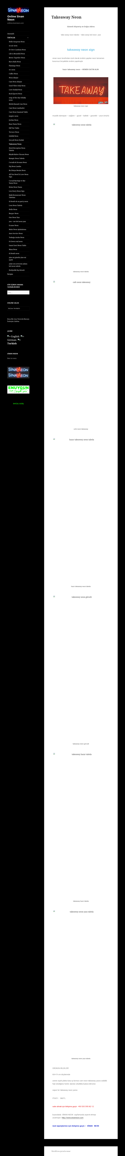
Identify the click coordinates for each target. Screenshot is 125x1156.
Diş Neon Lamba (15, 166)
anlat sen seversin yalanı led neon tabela (18, 265)
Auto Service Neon (16, 233)
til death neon (14, 253)
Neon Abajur (13, 78)
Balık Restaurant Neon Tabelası (17, 196)
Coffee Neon (13, 74)
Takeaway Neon (15, 144)
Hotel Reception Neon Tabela (17, 149)
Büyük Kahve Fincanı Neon (19, 154)
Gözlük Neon (13, 136)
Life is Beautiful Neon (17, 54)
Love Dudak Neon (15, 90)
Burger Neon (13, 213)
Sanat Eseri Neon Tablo (17, 245)
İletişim (10, 274)
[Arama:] (18, 292)
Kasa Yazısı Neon (15, 124)
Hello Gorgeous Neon (17, 42)
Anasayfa (10, 34)
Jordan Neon (13, 120)
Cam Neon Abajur (15, 82)
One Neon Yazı (14, 217)
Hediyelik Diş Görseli (17, 270)
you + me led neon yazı (17, 221)
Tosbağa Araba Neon (16, 237)
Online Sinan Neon (15, 18)
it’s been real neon (16, 241)
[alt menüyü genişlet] (27, 37)
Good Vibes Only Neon (17, 86)
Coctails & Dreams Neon (18, 162)
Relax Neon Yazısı (15, 187)
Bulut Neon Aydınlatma (17, 229)
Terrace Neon (14, 132)
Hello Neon (13, 209)
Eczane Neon (13, 225)
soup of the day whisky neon (17, 99)
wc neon (12, 70)
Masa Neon (13, 249)
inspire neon (13, 116)
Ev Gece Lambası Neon (17, 50)
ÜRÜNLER (11, 38)
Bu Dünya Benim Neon (17, 170)
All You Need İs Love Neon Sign (18, 175)
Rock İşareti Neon (15, 94)
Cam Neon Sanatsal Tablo (18, 112)
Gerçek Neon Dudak (16, 140)
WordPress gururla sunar (61, 1151)
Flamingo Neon (14, 66)
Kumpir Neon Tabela (16, 158)
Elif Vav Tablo (14, 128)
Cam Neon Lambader (17, 108)
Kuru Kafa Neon (15, 62)
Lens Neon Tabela (15, 205)
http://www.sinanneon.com (72, 1118)
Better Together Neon (17, 58)
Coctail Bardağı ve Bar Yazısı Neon (17, 182)
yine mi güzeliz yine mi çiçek (17, 258)
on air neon (13, 46)
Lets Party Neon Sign (16, 191)
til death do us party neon (18, 201)
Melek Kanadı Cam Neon (18, 104)
